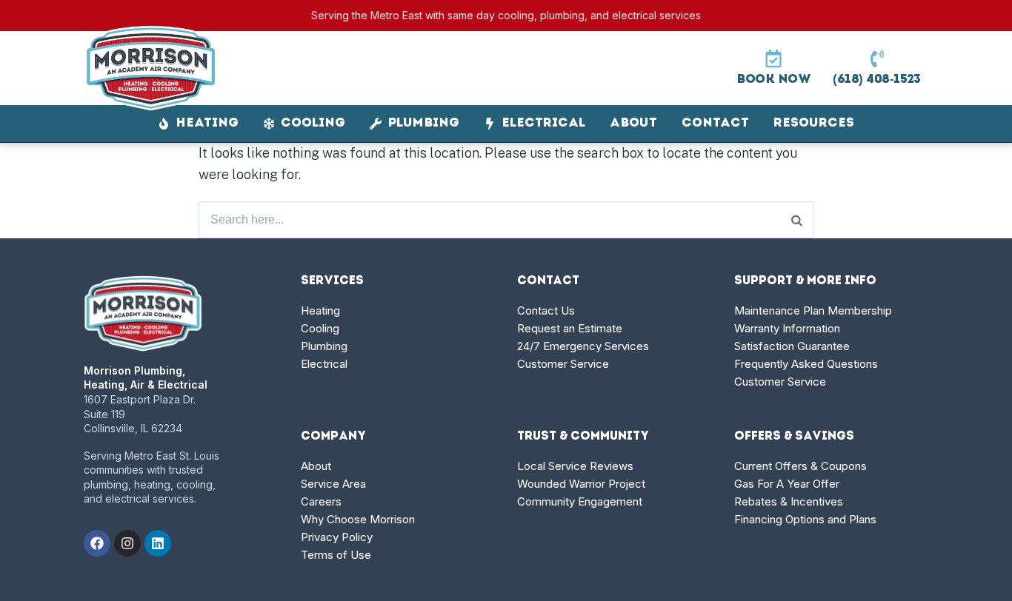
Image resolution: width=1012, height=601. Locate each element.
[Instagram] (127, 543)
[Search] (796, 219)
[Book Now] (773, 58)
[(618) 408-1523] (877, 58)
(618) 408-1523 (877, 79)
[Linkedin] (157, 543)
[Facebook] (97, 543)
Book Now (773, 79)
